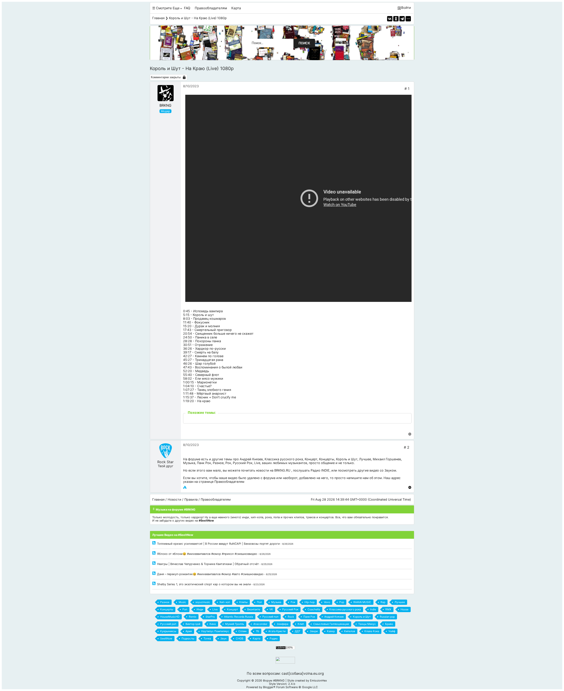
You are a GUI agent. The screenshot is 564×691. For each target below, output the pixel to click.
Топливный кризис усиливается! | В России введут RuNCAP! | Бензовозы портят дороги (218, 543)
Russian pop (387, 616)
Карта (236, 8)
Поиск (304, 43)
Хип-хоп (224, 602)
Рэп (184, 609)
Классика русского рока (284, 459)
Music (182, 602)
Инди (200, 609)
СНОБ (239, 638)
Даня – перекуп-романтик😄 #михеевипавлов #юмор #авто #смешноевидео (210, 574)
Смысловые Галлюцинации (331, 624)
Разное (218, 463)
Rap (382, 602)
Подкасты (188, 638)
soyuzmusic (202, 602)
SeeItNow (166, 638)
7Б (257, 631)
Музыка (189, 463)
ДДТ (298, 631)
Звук (223, 638)
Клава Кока (371, 631)
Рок (228, 463)
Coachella (314, 609)
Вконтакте (253, 609)
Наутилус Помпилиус (215, 631)
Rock (291, 616)
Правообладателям (211, 8)
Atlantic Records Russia (238, 616)
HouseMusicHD (170, 616)
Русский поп (270, 616)
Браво (389, 624)
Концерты (326, 459)
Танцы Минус (367, 624)
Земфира (282, 624)
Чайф (391, 631)
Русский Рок (242, 463)
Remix (192, 616)
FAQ (187, 8)
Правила (191, 499)
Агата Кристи (277, 631)
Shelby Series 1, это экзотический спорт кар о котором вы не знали (204, 584)
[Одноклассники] (396, 18)
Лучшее (365, 459)
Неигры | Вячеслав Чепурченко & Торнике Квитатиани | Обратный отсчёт (208, 564)
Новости (174, 499)
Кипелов (349, 631)
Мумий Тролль (234, 624)
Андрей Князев (251, 459)
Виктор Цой (193, 624)
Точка (207, 638)
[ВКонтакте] (389, 18)
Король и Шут (346, 459)
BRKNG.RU (282, 470)
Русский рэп (168, 624)
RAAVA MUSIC (362, 602)
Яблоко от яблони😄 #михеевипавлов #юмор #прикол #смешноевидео (207, 553)
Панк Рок (204, 463)
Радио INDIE (320, 470)
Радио (274, 638)
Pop (341, 602)
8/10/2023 (191, 86)
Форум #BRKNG (274, 680)
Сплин (242, 631)
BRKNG (165, 105)
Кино (213, 624)
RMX (388, 609)
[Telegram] (402, 18)
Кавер (331, 631)
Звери (314, 631)
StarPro (210, 616)
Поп (259, 602)
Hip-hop (309, 602)
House (404, 609)
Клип (301, 624)
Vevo (327, 602)
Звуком (390, 470)
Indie (373, 609)
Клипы (243, 602)
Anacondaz (260, 624)
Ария (189, 631)
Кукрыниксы (168, 631)
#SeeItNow (206, 520)
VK (271, 609)
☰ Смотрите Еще (166, 8)
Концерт (311, 459)
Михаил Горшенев (387, 459)
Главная (158, 18)
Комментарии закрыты (166, 77)
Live (257, 463)
